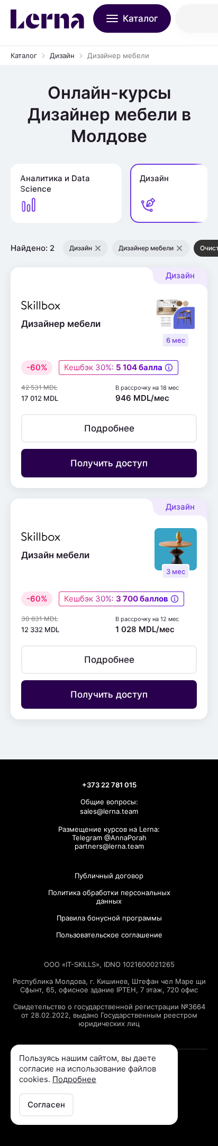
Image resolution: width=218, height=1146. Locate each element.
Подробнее (74, 1079)
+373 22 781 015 (109, 785)
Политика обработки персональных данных (109, 896)
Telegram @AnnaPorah (109, 837)
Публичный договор (109, 875)
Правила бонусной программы (109, 918)
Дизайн (62, 55)
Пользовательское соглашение (109, 935)
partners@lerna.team (109, 846)
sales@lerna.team (109, 811)
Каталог (24, 55)
